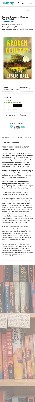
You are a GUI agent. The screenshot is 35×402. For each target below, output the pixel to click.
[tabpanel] (17, 201)
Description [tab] (6, 138)
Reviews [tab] (28, 138)
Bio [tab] (14, 138)
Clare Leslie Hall (8, 22)
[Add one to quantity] (11, 106)
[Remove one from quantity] (5, 106)
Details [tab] (20, 138)
